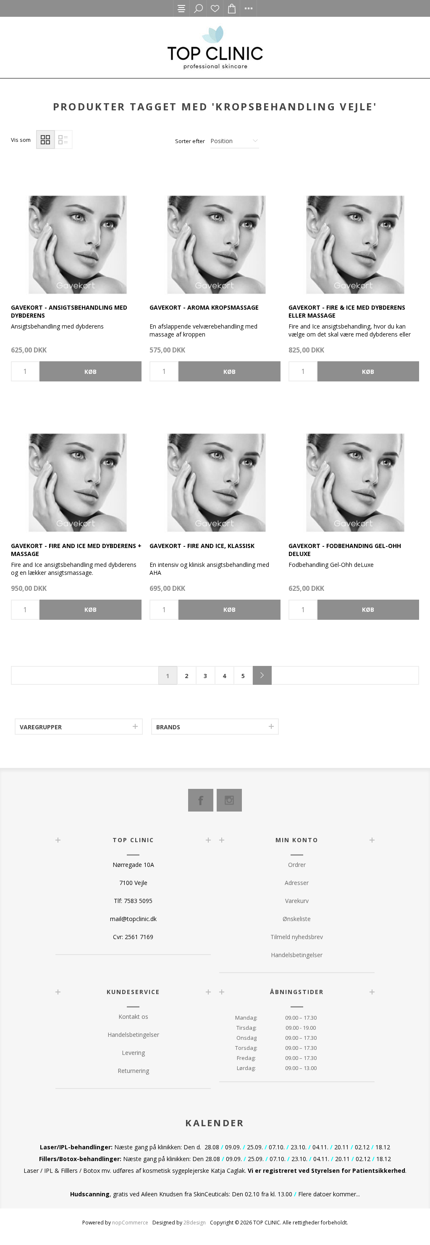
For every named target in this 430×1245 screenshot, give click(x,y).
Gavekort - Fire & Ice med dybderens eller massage (346, 311)
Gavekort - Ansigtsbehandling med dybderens (69, 311)
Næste (262, 675)
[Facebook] (200, 800)
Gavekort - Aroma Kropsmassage (204, 307)
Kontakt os (133, 1017)
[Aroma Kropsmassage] (214, 229)
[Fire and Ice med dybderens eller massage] (353, 229)
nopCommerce (130, 1222)
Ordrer (297, 865)
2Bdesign (195, 1222)
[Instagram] (229, 800)
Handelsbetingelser (296, 955)
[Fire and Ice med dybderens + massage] (76, 467)
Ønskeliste (215, 8)
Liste (63, 139)
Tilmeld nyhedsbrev (296, 937)
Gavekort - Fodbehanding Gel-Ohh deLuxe (344, 550)
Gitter (45, 139)
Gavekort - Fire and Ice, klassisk (201, 546)
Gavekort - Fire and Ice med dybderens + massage (76, 550)
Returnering (133, 1071)
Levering (133, 1053)
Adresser (297, 883)
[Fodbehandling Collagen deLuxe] (353, 467)
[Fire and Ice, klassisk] (214, 467)
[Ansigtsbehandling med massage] (76, 229)
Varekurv (297, 901)
